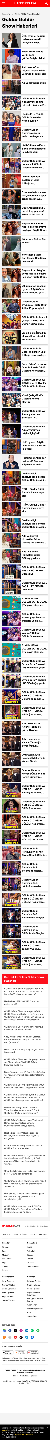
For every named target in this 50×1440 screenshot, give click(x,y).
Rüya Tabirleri (7, 1296)
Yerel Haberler (33, 1266)
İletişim (24, 1234)
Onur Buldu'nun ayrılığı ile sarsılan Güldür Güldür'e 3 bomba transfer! (23, 1147)
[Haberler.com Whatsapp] (32, 1330)
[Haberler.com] (11, 1226)
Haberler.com (8, 1277)
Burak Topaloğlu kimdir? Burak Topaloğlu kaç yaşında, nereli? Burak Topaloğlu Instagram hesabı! (24, 1075)
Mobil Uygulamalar (35, 1308)
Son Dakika (6, 1259)
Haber (15, 1376)
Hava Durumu (8, 1281)
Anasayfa (6, 14)
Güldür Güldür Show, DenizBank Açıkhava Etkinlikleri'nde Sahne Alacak (23, 1028)
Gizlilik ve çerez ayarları (12, 1381)
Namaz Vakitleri (8, 1285)
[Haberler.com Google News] (4, 1330)
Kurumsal (31, 1277)
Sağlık (29, 1247)
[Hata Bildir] (26, 1381)
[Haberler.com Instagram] (21, 1330)
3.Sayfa (5, 1266)
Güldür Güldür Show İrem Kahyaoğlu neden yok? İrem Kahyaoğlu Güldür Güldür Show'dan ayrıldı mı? (24, 1062)
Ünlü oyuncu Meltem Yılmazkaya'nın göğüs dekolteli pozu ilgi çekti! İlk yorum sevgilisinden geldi (24, 1196)
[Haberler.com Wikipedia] (10, 1337)
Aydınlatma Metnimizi (24, 1434)
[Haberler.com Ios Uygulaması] (7, 1352)
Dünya (4, 1270)
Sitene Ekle (32, 1316)
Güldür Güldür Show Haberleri (27, 14)
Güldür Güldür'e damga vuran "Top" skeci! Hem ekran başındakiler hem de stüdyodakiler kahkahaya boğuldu (23, 1123)
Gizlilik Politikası (33, 1285)
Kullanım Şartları (34, 1281)
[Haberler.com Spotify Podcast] (38, 1330)
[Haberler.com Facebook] (10, 1330)
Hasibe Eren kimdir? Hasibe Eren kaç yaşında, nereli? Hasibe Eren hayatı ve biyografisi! (21, 1135)
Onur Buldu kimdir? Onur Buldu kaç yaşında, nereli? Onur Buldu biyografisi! (24, 1172)
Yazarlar (30, 1262)
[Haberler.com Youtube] (15, 1337)
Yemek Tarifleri (8, 1300)
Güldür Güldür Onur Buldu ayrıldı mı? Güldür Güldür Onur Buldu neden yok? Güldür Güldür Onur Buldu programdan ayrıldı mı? (24, 1097)
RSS (29, 1312)
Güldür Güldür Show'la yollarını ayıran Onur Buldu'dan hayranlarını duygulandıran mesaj (24, 1086)
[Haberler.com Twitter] (15, 1330)
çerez (4, 1430)
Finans (30, 1255)
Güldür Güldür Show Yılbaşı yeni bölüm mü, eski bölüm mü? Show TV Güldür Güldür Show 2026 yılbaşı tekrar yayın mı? (24, 991)
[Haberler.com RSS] (4, 1337)
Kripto (4, 1262)
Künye (33, 1234)
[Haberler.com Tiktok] (21, 1337)
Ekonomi (5, 1247)
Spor (4, 1251)
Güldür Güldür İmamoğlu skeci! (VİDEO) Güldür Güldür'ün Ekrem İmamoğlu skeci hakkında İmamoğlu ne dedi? (23, 1209)
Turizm (30, 1259)
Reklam (16, 1234)
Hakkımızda (6, 1234)
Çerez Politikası (33, 1289)
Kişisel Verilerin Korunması (33, 1293)
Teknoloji (31, 1251)
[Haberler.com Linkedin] (27, 1330)
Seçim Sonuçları (9, 1289)
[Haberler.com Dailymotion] (32, 1337)
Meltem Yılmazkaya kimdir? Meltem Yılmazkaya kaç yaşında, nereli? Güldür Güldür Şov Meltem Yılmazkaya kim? (22, 1110)
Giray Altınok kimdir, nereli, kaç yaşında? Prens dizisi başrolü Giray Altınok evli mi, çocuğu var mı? (22, 1039)
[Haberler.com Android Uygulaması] (20, 1352)
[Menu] (3, 3)
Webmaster (32, 1305)
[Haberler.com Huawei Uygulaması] (33, 1352)
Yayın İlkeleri (42, 1234)
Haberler (6, 1243)
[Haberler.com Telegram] (27, 1337)
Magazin (5, 1255)
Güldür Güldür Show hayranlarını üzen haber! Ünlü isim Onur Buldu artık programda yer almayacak (25, 1184)
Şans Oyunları (8, 1292)
